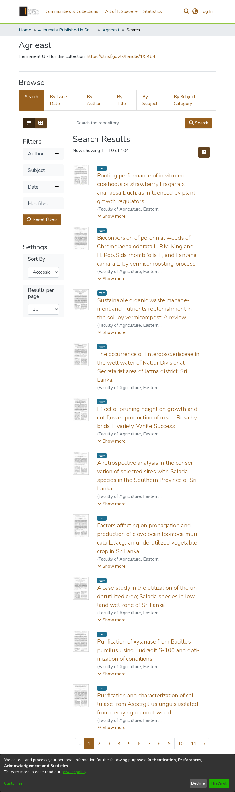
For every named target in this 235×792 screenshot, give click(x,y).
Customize (13, 783)
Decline (198, 783)
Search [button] (201, 123)
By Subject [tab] (150, 100)
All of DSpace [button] (119, 11)
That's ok (218, 783)
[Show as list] (29, 123)
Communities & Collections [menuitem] (72, 11)
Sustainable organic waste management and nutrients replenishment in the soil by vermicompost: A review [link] (144, 308)
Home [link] (25, 30)
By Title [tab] (121, 100)
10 (181, 743)
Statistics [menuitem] (152, 11)
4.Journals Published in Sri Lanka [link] (66, 30)
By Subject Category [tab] (184, 100)
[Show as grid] (41, 123)
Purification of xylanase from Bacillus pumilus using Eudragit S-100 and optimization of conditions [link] (148, 650)
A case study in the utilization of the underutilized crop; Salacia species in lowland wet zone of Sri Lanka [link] (148, 596)
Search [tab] (31, 97)
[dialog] (117, 773)
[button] (29, 11)
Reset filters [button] (44, 219)
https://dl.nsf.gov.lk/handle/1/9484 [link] (121, 56)
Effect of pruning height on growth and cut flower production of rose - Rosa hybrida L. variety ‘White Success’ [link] (148, 417)
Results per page (41, 293)
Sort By (36, 259)
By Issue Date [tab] (58, 100)
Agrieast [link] (111, 30)
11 (194, 743)
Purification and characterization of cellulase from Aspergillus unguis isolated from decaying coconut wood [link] (147, 704)
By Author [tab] (94, 100)
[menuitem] (121, 11)
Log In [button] (207, 11)
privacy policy (74, 772)
